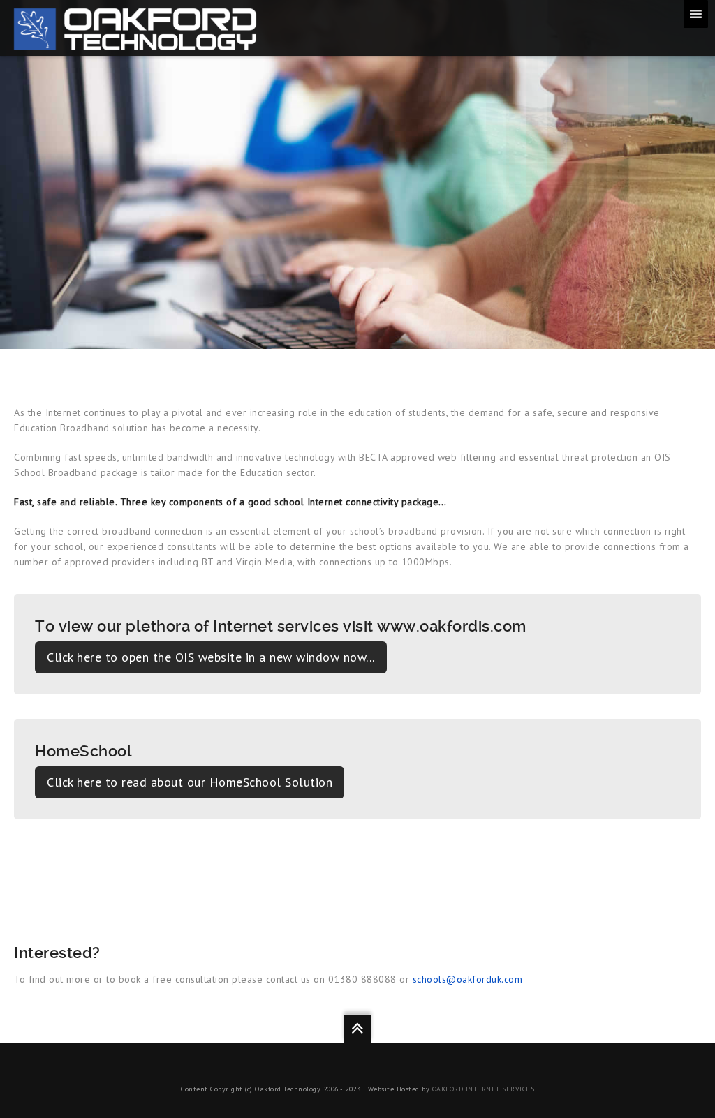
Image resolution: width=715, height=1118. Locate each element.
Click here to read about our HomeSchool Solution (189, 782)
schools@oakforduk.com (468, 979)
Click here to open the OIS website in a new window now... (211, 657)
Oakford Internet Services (483, 1089)
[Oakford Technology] (135, 28)
